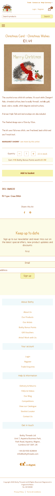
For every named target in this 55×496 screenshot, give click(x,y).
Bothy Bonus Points (27, 327)
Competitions (28, 401)
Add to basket (27, 173)
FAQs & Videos (27, 391)
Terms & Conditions (34, 492)
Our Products (27, 317)
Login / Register (38, 9)
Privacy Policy (19, 492)
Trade (29, 2)
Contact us (36, 2)
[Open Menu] (3, 26)
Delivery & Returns (28, 386)
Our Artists (27, 322)
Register (27, 361)
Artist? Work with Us (27, 337)
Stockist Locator (28, 411)
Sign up (27, 276)
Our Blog (28, 396)
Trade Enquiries (28, 366)
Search (47, 16)
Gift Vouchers (28, 332)
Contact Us (27, 416)
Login (27, 356)
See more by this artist (30, 141)
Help (42, 2)
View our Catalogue (27, 406)
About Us (28, 312)
